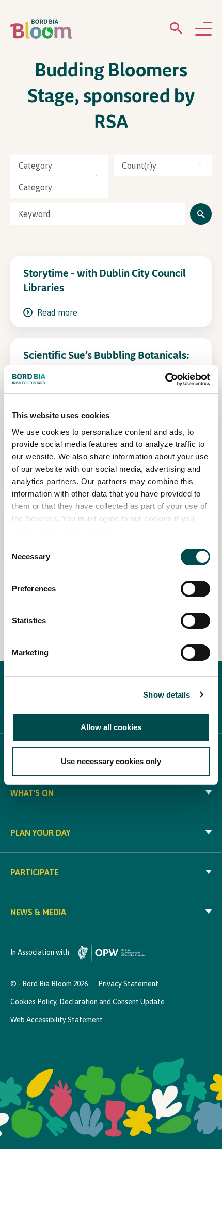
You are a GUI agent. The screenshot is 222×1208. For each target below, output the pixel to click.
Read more (56, 312)
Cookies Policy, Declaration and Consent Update (87, 1002)
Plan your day (40, 832)
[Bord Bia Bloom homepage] (41, 29)
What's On (32, 793)
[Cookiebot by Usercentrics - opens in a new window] (165, 379)
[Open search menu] (176, 30)
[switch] (195, 589)
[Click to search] (201, 214)
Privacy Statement (128, 984)
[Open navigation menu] (203, 29)
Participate (34, 872)
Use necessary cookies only (111, 761)
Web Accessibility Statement (56, 1020)
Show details (166, 694)
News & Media (38, 912)
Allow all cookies (111, 727)
